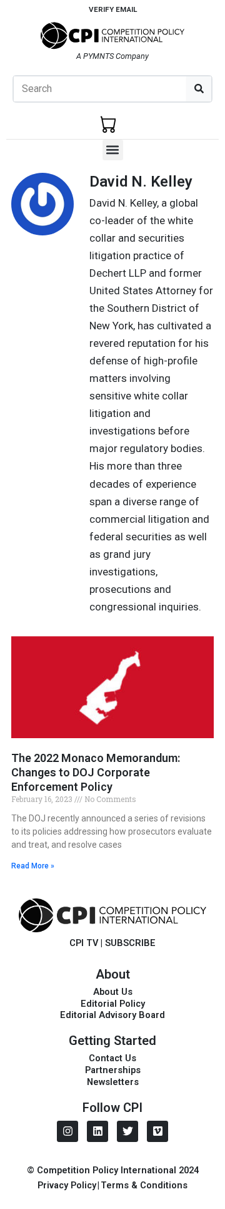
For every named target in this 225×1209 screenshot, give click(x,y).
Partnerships (113, 1070)
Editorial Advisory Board (112, 1015)
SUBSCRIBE (130, 943)
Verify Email (113, 9)
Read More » (32, 866)
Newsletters (113, 1082)
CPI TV (83, 943)
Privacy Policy (67, 1185)
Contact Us (112, 1058)
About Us (112, 991)
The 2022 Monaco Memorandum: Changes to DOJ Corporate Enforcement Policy (95, 772)
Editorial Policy (113, 1003)
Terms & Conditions (144, 1185)
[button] (112, 150)
